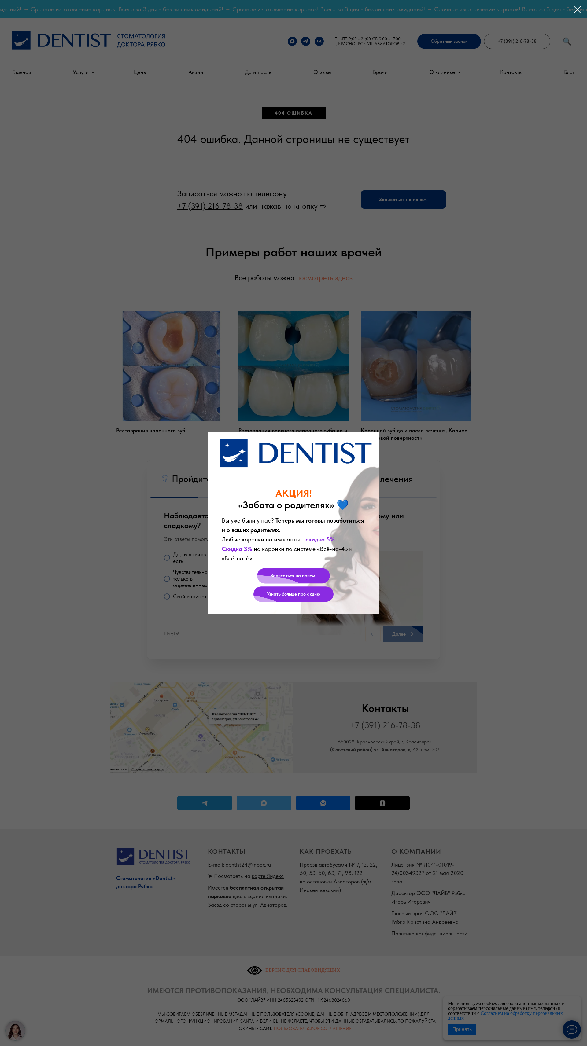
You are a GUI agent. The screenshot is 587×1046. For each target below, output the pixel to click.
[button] (293, 575)
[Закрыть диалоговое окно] (577, 9)
